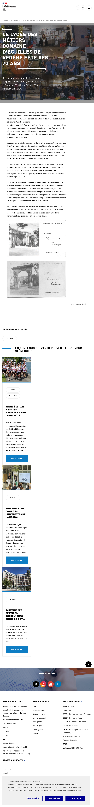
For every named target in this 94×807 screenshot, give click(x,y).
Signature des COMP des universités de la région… (16, 513)
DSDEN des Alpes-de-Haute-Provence (77, 714)
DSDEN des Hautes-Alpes (72, 718)
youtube (51, 684)
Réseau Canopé (8, 743)
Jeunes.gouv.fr (38, 725)
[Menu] (89, 7)
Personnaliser (33, 798)
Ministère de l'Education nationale (15, 706)
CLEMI (5, 735)
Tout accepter (75, 798)
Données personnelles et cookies (68, 787)
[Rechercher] (78, 7)
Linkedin (6, 773)
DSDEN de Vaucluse (70, 725)
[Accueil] (9, 6)
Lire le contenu (16, 458)
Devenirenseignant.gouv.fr (13, 720)
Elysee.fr (36, 706)
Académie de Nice (9, 723)
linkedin (58, 684)
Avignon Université (70, 740)
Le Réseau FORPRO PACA (72, 748)
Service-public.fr (39, 714)
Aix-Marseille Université (71, 736)
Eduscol (6, 731)
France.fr (36, 733)
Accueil (5, 20)
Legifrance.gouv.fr (40, 718)
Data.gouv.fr (37, 722)
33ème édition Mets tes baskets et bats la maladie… (16, 411)
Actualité (9, 338)
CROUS (65, 744)
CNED (5, 739)
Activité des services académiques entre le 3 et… (15, 615)
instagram (43, 684)
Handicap (13, 396)
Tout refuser (54, 798)
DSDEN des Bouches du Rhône (74, 722)
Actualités (14, 20)
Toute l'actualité (69, 706)
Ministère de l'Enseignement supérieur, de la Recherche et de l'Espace (14, 713)
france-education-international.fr (15, 747)
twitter (36, 684)
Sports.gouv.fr (38, 729)
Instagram (7, 769)
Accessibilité (83, 7)
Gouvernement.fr (39, 710)
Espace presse (68, 710)
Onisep (5, 727)
